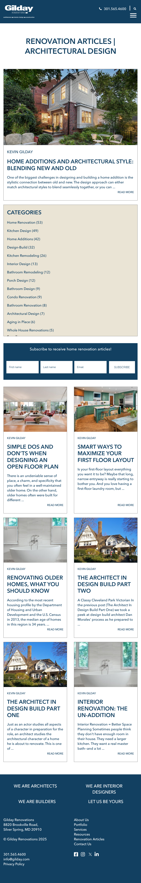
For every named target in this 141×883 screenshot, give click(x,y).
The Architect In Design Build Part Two (104, 584)
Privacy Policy (13, 864)
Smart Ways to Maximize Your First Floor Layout (106, 453)
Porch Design (21, 280)
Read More (126, 192)
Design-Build (21, 247)
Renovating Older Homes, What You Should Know (35, 584)
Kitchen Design (22, 231)
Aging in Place (21, 322)
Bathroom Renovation (27, 305)
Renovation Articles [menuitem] (89, 839)
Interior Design (22, 264)
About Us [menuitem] (81, 820)
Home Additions (23, 239)
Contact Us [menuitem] (82, 844)
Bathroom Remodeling (28, 272)
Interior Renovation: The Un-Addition (103, 708)
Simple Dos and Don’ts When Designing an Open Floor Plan (32, 456)
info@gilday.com (16, 859)
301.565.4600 (115, 9)
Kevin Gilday (20, 152)
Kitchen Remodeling (26, 256)
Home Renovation (24, 222)
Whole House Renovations (30, 330)
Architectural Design (25, 314)
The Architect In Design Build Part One (33, 708)
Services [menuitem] (80, 829)
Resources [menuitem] (82, 834)
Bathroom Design (23, 289)
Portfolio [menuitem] (80, 825)
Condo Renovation (24, 297)
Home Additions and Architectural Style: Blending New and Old (70, 164)
